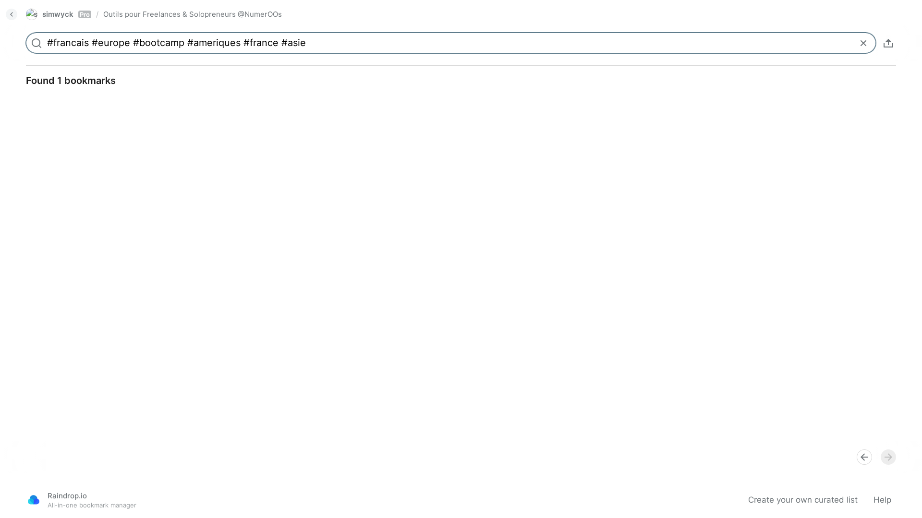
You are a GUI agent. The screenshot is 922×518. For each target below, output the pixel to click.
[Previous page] (864, 457)
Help (882, 500)
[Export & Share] (888, 43)
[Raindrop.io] (33, 499)
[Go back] (11, 14)
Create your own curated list (803, 500)
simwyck (66, 14)
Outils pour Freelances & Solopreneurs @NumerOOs (192, 14)
